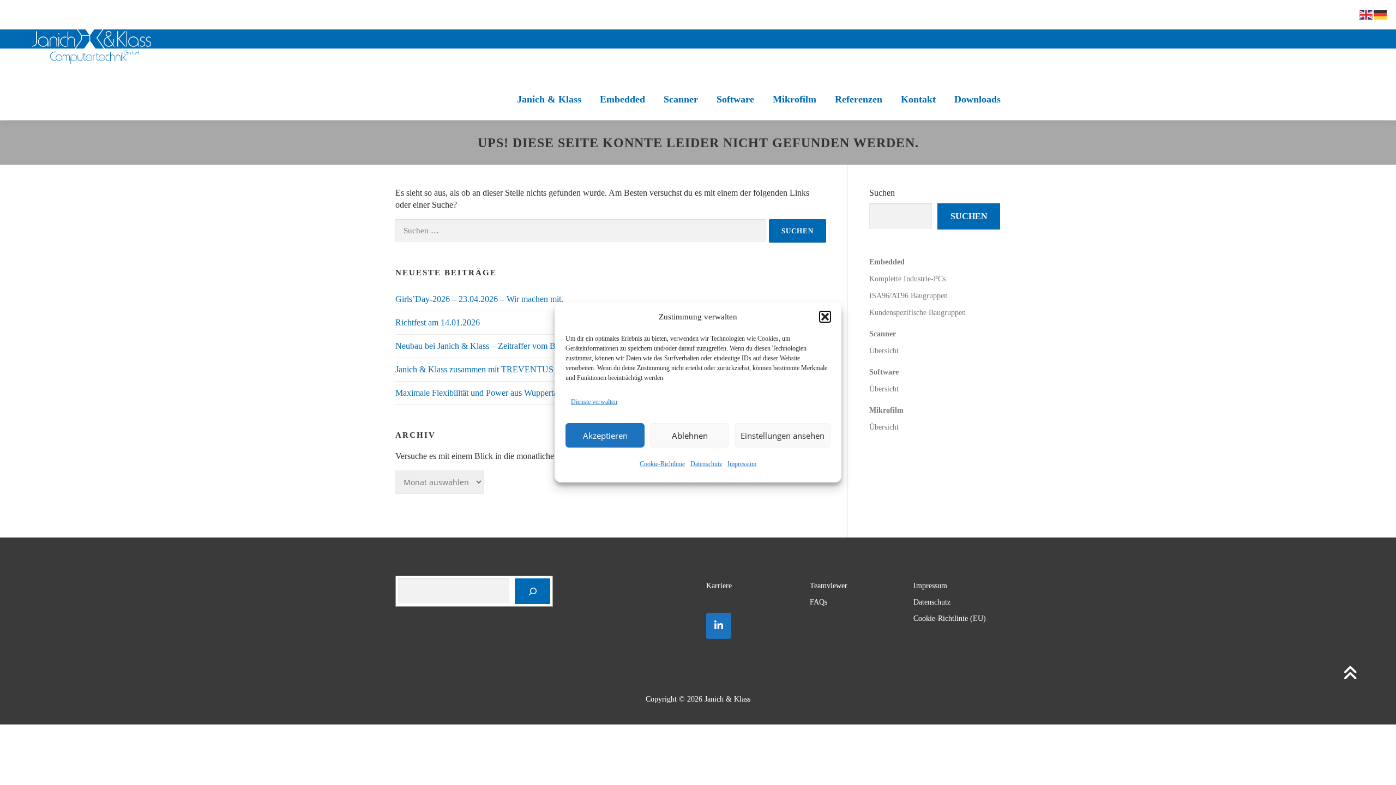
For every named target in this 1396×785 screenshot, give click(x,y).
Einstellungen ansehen (783, 435)
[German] (1381, 14)
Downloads (977, 99)
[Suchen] (532, 591)
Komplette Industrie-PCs (907, 279)
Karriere (719, 586)
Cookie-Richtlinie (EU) (949, 618)
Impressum (741, 464)
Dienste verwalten (594, 402)
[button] (825, 316)
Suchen (882, 192)
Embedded (622, 99)
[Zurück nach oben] (1350, 674)
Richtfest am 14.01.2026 (437, 322)
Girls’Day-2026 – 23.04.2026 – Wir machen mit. (479, 299)
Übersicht (884, 351)
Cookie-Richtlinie (662, 464)
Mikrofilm (794, 99)
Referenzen (858, 99)
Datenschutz (706, 464)
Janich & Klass (549, 99)
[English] (1366, 14)
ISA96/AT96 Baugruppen (908, 296)
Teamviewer (828, 586)
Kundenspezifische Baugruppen (917, 313)
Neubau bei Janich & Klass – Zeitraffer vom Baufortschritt (496, 346)
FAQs (818, 602)
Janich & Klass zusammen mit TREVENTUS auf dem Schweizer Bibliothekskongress (544, 369)
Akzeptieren (605, 435)
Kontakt (918, 99)
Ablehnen (690, 435)
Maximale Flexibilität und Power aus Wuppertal (477, 392)
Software (735, 99)
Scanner (681, 99)
